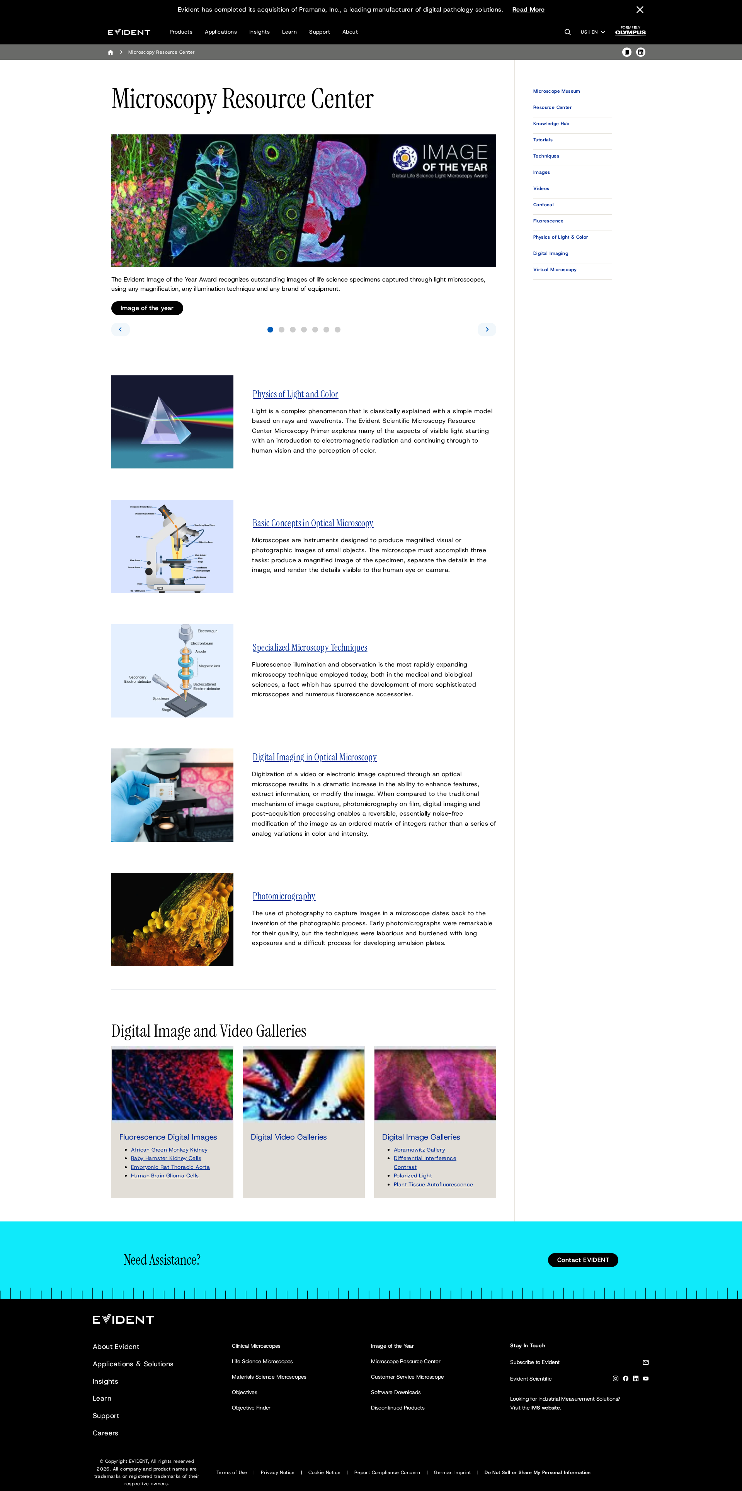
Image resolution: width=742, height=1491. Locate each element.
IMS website (545, 1407)
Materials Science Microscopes (269, 1376)
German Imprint (452, 1472)
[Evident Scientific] (129, 32)
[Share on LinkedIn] (640, 52)
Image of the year (147, 308)
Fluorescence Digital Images (168, 1137)
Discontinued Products (398, 1407)
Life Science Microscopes (262, 1361)
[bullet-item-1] (270, 329)
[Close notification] (640, 9)
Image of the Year (392, 1345)
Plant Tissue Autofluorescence (433, 1184)
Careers (106, 1433)
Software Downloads (396, 1392)
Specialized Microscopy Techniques (310, 647)
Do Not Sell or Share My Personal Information (538, 1472)
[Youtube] (645, 1380)
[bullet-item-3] (293, 329)
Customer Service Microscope (407, 1376)
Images (541, 172)
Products (181, 31)
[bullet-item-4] (304, 329)
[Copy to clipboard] (626, 52)
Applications (221, 31)
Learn (289, 31)
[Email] (645, 1364)
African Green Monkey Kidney (169, 1149)
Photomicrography (284, 896)
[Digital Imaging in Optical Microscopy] (172, 794)
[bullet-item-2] (281, 329)
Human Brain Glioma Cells (165, 1175)
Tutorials (543, 140)
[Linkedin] (635, 1380)
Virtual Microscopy (555, 269)
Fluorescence (548, 221)
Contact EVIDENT (583, 1260)
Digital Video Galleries (289, 1137)
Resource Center (552, 107)
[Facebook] (625, 1380)
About (350, 31)
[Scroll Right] (487, 329)
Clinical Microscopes (256, 1345)
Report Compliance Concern (387, 1472)
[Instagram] (615, 1380)
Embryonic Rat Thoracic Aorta (170, 1167)
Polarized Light (413, 1175)
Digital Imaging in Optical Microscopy (315, 757)
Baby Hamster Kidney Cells (166, 1158)
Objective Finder (251, 1407)
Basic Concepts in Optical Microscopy (313, 523)
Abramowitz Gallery (419, 1149)
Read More (528, 9)
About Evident (116, 1346)
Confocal (543, 205)
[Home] (110, 52)
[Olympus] (630, 33)
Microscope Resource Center (406, 1361)
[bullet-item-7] (337, 329)
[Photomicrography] (172, 919)
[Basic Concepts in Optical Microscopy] (172, 546)
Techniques (546, 156)
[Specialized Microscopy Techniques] (172, 670)
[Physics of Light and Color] (172, 421)
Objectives (244, 1392)
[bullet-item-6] (326, 329)
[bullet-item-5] (315, 329)
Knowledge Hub (551, 123)
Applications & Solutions (133, 1364)
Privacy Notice (278, 1472)
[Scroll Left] (120, 329)
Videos (541, 188)
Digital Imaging (550, 253)
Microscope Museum (556, 91)
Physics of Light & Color (561, 237)
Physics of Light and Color (295, 394)
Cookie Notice (324, 1472)
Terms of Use (231, 1472)
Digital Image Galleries (421, 1137)
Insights (259, 31)
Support (319, 31)
